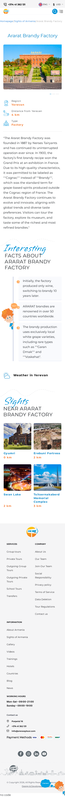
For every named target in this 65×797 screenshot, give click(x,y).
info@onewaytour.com (24, 731)
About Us (40, 551)
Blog (9, 680)
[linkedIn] (36, 754)
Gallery (11, 644)
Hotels (10, 666)
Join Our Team (43, 566)
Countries (12, 673)
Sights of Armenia (24, 21)
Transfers (12, 596)
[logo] (6, 11)
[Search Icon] (55, 11)
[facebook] (21, 754)
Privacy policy (43, 584)
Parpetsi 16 (17, 721)
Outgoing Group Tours (16, 568)
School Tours (14, 588)
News (10, 688)
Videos (10, 651)
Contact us (41, 613)
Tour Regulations (45, 606)
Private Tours (14, 558)
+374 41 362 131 (16, 4)
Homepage (6, 21)
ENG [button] (45, 4)
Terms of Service (44, 592)
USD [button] (58, 4)
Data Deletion (43, 599)
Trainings (12, 658)
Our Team (40, 558)
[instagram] (28, 754)
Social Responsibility (43, 575)
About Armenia (15, 629)
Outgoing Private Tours (17, 579)
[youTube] (44, 754)
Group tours (14, 551)
